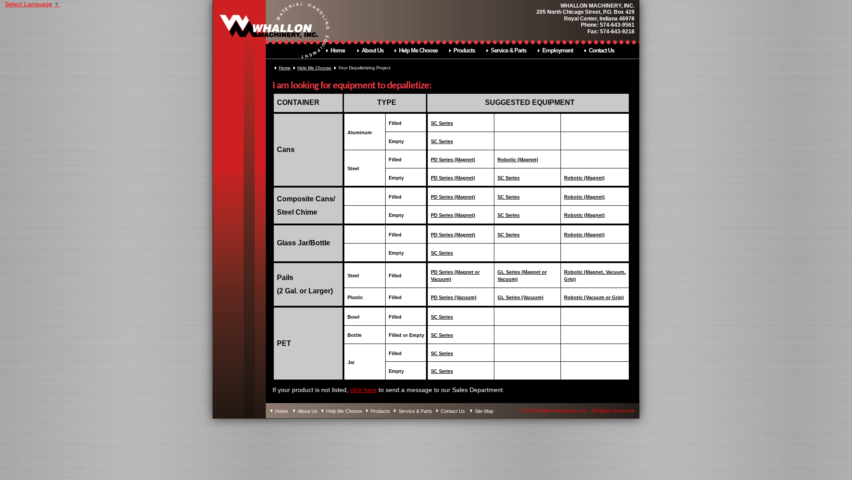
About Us (372, 50)
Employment (557, 50)
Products (464, 50)
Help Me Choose (418, 50)
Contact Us (601, 50)
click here (363, 389)
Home (338, 50)
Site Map (484, 410)
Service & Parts (508, 50)
